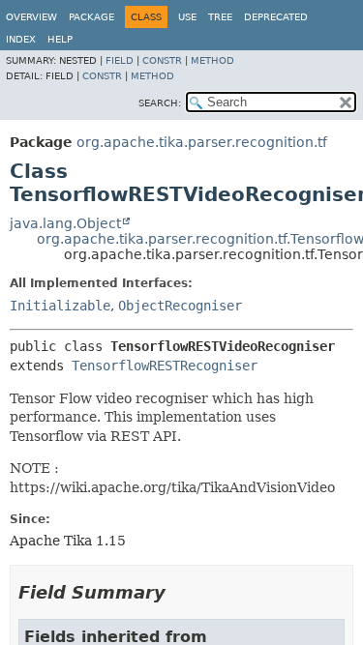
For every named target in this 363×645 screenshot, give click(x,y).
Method (212, 60)
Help (60, 39)
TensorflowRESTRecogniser (164, 365)
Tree (220, 17)
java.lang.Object (65, 223)
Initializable (60, 305)
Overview (31, 17)
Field (120, 60)
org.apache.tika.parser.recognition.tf (201, 142)
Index (21, 39)
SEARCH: (159, 103)
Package (91, 17)
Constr (162, 60)
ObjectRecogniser (180, 305)
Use (187, 17)
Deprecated (276, 17)
